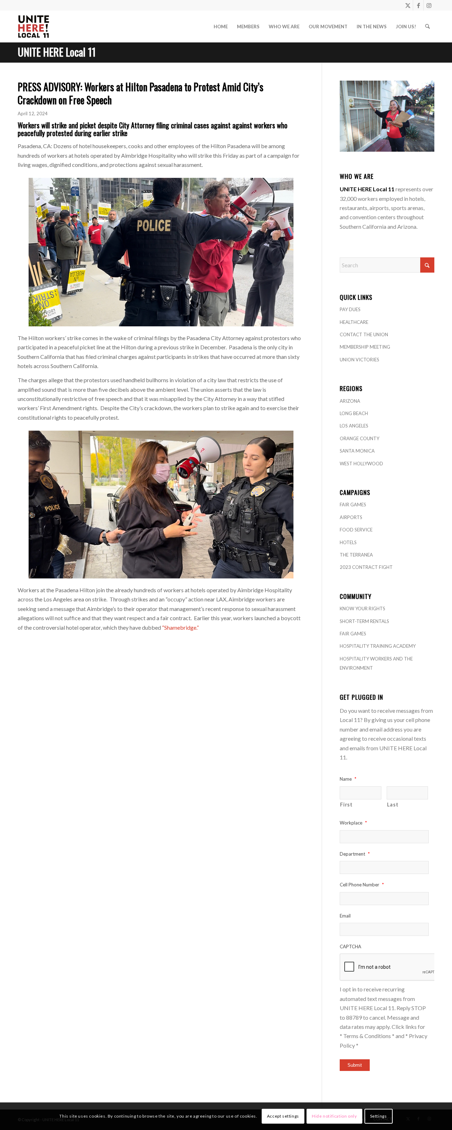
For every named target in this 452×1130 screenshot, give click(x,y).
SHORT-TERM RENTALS (364, 621)
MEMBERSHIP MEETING (365, 347)
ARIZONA (350, 401)
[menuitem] (220, 26)
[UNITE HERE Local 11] (33, 26)
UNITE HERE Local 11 (57, 52)
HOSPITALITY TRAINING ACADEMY (378, 646)
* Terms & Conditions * (367, 1035)
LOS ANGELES (354, 426)
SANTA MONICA (357, 451)
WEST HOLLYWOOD (361, 463)
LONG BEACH (354, 413)
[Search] (427, 26)
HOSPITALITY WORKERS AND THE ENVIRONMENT (376, 663)
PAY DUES (350, 309)
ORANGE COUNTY (359, 438)
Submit (354, 1065)
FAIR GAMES (353, 504)
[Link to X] (408, 5)
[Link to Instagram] (429, 5)
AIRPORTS (351, 517)
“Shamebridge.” (180, 627)
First (346, 804)
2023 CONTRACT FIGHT (366, 567)
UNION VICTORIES (359, 359)
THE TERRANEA (356, 555)
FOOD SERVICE (356, 529)
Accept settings (283, 1116)
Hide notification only (334, 1116)
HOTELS (348, 542)
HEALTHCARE (354, 322)
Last (393, 804)
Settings (378, 1116)
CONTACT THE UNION (364, 334)
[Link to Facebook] (418, 5)
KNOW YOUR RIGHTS (362, 608)
